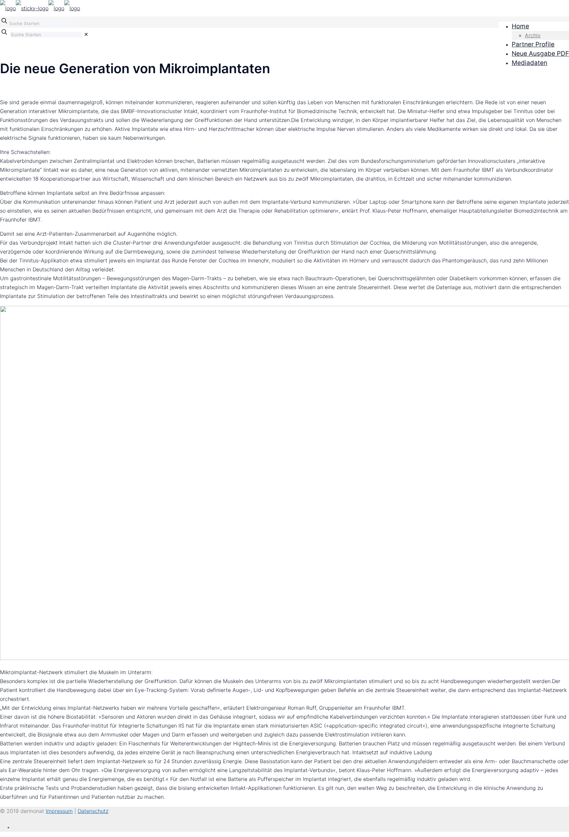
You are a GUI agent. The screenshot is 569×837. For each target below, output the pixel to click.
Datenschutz (93, 811)
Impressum (59, 811)
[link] (86, 34)
